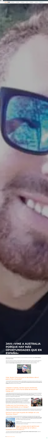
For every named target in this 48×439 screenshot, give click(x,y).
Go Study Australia (5, 0)
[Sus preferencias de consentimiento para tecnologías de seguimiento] (46, 437)
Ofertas (36, 2)
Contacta (41, 2)
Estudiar (17, 2)
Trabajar (22, 2)
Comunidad (31, 2)
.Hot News (13, 436)
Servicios (12, 2)
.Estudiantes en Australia (9, 436)
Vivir (27, 2)
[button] (47, 0)
